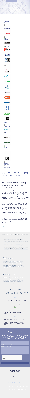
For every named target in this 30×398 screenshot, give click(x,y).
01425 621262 (22, 389)
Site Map (15, 375)
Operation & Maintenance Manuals (15, 300)
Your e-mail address (6, 344)
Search (18, 1)
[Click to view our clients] (15, 94)
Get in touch (20, 1)
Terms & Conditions (15, 370)
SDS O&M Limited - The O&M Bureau (15, 8)
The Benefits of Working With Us (14, 319)
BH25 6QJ (18, 387)
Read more (27, 262)
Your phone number (6, 346)
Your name (4, 342)
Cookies (15, 373)
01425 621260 (5, 337)
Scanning (7, 310)
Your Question (5, 349)
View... (24, 300)
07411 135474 (14, 337)
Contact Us (15, 376)
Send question (6, 363)
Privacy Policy (15, 372)
